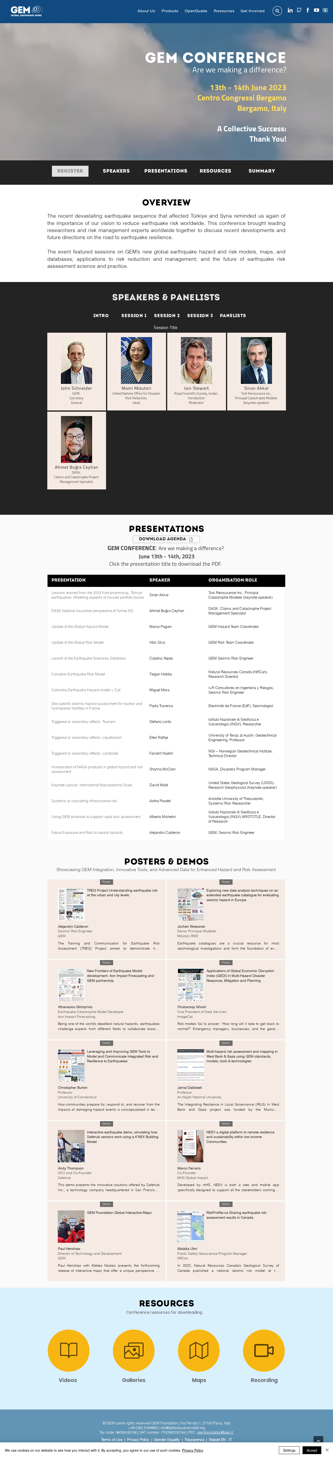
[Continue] (318, 1441)
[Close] (327, 1450)
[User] (199, 1385)
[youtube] (316, 10)
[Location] (134, 1385)
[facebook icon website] (308, 10)
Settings (289, 1450)
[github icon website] (299, 10)
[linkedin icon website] (290, 10)
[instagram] (325, 10)
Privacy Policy (192, 1450)
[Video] (264, 1385)
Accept (312, 1450)
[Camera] (68, 1385)
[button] (146, 11)
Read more (67, 955)
